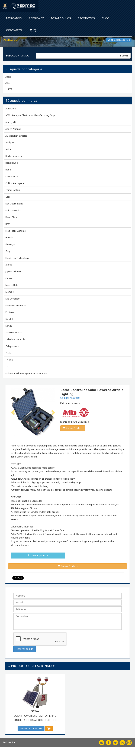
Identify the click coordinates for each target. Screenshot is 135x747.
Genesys (10, 244)
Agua (8, 76)
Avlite (8, 149)
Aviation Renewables (16, 135)
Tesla (8, 353)
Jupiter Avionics (13, 271)
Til (6, 366)
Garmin (9, 237)
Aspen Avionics (13, 128)
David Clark (11, 217)
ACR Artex (10, 108)
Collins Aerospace (14, 183)
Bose (8, 169)
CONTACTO (14, 30)
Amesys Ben (11, 122)
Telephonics (12, 346)
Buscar (124, 55)
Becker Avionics (13, 156)
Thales (9, 359)
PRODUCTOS (86, 18)
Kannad (9, 278)
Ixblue (8, 264)
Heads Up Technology (17, 258)
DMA (7, 224)
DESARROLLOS (61, 18)
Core (8, 196)
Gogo (8, 251)
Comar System (12, 190)
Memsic (9, 291)
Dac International (14, 203)
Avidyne (9, 142)
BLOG (105, 18)
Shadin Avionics (13, 332)
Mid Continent (12, 298)
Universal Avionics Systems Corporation (26, 373)
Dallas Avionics (13, 210)
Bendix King (11, 162)
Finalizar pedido (24, 649)
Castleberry (11, 176)
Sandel (9, 319)
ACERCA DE (36, 18)
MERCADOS (14, 18)
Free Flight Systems (15, 230)
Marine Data (11, 285)
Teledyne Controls (15, 339)
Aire (7, 82)
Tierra (8, 88)
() (34, 30)
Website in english (119, 40)
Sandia (8, 325)
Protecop (10, 312)
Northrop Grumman (15, 305)
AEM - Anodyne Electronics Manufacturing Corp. (30, 115)
